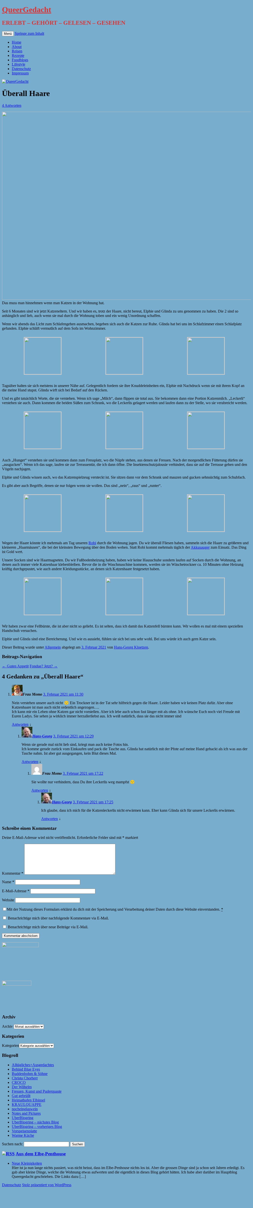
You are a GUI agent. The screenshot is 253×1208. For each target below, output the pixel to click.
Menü (8, 34)
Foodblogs (20, 60)
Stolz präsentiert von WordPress (46, 1185)
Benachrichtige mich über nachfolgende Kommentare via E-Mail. (58, 918)
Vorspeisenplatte (24, 1131)
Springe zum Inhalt (29, 33)
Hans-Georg (42, 736)
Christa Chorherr (25, 1078)
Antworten (20, 724)
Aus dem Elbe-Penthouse (41, 1153)
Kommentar (12, 873)
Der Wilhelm (22, 1087)
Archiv (7, 1026)
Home (16, 42)
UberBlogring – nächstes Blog (35, 1122)
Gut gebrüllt (21, 1096)
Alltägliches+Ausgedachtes (33, 1065)
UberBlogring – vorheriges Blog (37, 1126)
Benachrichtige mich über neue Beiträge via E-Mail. (48, 927)
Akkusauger (200, 547)
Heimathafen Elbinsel (28, 1100)
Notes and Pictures (26, 1113)
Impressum (20, 73)
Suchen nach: (12, 1144)
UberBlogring (22, 1118)
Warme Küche (23, 1135)
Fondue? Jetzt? (44, 666)
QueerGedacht (26, 9)
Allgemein (53, 647)
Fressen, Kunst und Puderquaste (37, 1091)
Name (8, 882)
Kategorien (10, 1045)
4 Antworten (11, 105)
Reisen (17, 51)
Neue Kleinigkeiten (27, 1163)
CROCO (19, 1082)
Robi (92, 543)
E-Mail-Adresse (15, 891)
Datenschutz (21, 69)
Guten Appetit (15, 666)
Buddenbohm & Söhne (30, 1074)
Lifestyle (18, 64)
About (17, 47)
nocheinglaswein (25, 1109)
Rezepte (18, 55)
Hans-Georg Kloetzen (131, 647)
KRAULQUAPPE (26, 1104)
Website (8, 900)
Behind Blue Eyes (26, 1069)
